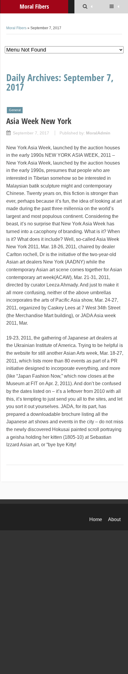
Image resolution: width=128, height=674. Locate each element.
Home (95, 519)
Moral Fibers (16, 28)
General (15, 110)
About (114, 519)
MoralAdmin (98, 133)
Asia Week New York (38, 120)
